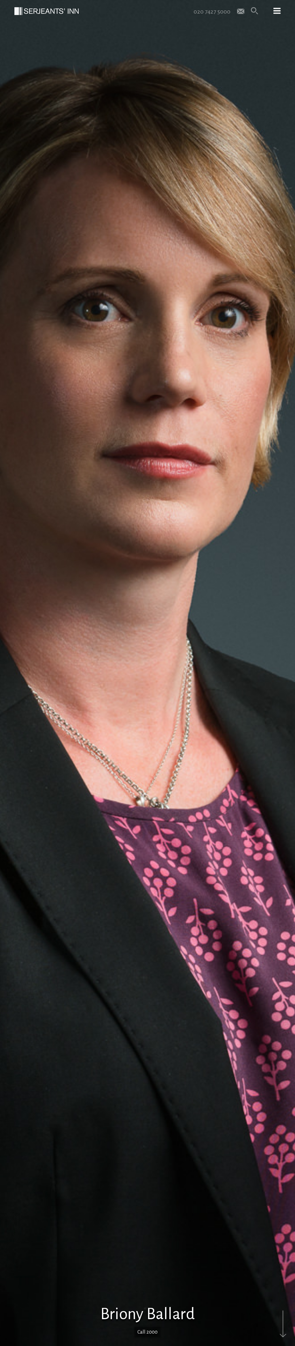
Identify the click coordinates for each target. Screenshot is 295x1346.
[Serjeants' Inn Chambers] (46, 11)
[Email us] (240, 10)
